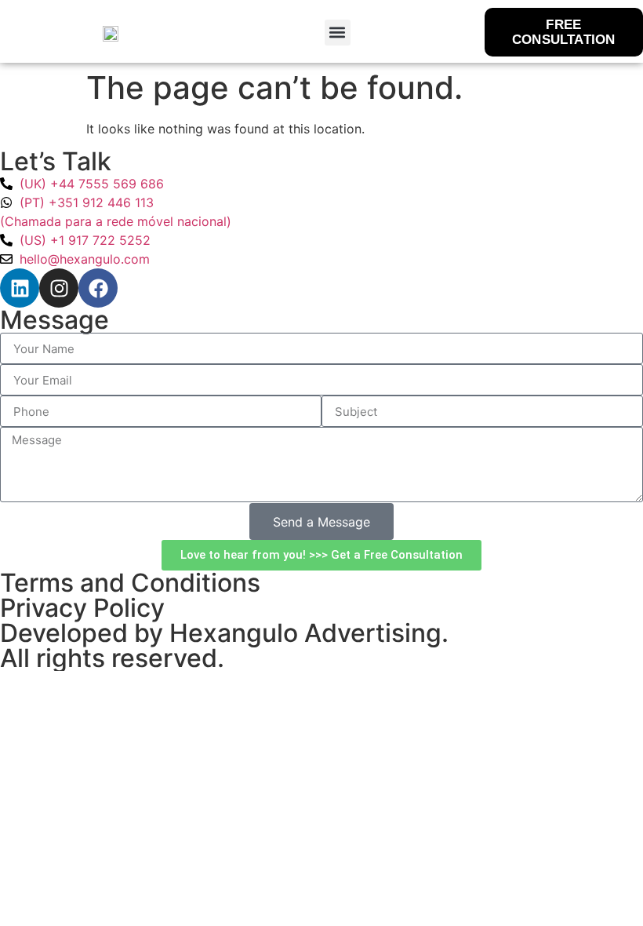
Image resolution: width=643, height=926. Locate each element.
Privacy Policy (82, 607)
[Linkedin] (19, 288)
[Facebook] (98, 288)
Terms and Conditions (130, 582)
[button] (338, 33)
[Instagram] (58, 288)
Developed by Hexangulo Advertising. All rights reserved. (224, 645)
